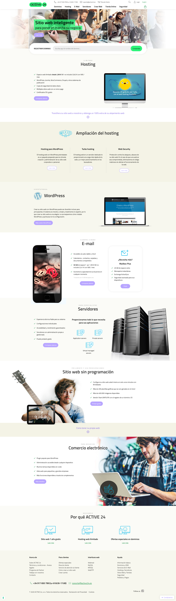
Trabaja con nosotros (36, 572)
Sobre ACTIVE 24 (35, 562)
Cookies (91, 592)
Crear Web (98, 6)
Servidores (87, 6)
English (144, 2)
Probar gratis (96, 403)
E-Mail (76, 6)
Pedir (125, 286)
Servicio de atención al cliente (69, 567)
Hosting (68, 6)
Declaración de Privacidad (78, 592)
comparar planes (41, 98)
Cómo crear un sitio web (67, 570)
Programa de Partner (36, 570)
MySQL (90, 565)
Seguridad (123, 6)
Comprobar (136, 48)
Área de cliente (64, 565)
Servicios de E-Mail (124, 567)
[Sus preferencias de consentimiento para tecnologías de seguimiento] (3, 598)
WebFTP (91, 570)
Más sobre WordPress (43, 223)
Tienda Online (110, 6)
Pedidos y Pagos (123, 577)
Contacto (32, 575)
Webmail (91, 562)
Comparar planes (50, 345)
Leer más (39, 35)
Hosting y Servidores (124, 570)
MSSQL (90, 567)
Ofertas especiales (65, 562)
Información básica (123, 562)
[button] (38, 4)
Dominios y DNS (123, 565)
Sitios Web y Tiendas (124, 572)
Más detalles (40, 481)
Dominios (58, 6)
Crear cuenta (63, 572)
